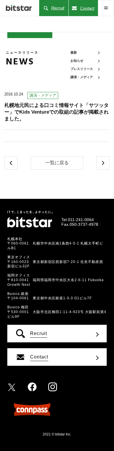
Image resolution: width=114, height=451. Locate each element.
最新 (73, 52)
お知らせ (76, 60)
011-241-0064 (81, 219)
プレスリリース (81, 69)
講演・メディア (81, 77)
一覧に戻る (57, 162)
